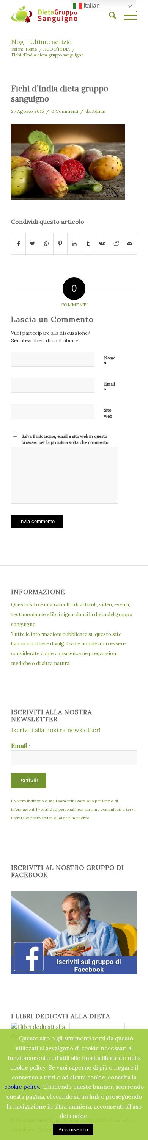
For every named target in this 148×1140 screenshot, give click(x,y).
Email (109, 387)
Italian (91, 5)
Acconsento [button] (73, 1129)
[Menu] (126, 15)
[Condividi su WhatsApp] (46, 243)
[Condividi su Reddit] (116, 243)
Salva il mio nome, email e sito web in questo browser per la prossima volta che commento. (65, 439)
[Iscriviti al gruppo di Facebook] (74, 972)
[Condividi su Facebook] (18, 243)
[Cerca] (108, 15)
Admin (98, 111)
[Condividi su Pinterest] (60, 243)
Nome (109, 361)
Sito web (108, 413)
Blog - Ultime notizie (41, 41)
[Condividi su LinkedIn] (74, 243)
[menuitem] (108, 15)
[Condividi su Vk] (102, 243)
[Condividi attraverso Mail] (130, 243)
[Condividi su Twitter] (32, 243)
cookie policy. (22, 1086)
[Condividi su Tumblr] (88, 243)
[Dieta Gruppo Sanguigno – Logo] (61, 15)
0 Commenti (64, 111)
